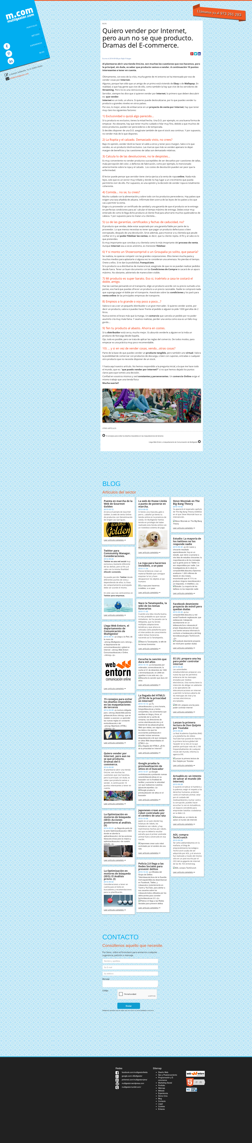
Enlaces (161, 1109)
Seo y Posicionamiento (167, 1075)
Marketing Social (165, 1082)
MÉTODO (35, 35)
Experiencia (163, 1093)
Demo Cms (162, 1096)
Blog (160, 1098)
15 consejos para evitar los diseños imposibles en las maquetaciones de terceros (134, 436)
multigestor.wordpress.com (133, 1083)
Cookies (161, 1106)
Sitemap (161, 1088)
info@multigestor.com (19, 76)
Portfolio (161, 1085)
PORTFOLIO (31, 26)
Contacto (162, 1101)
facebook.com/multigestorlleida (135, 1072)
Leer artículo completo (114, 540)
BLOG (42, 52)
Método (161, 1090)
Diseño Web (163, 1072)
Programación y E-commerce (166, 1078)
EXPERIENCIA (36, 44)
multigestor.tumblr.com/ (131, 1087)
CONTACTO (42, 61)
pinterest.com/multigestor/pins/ (134, 1079)
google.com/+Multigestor (132, 1076)
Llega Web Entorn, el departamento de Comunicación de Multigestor (173, 442)
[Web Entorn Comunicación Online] (195, 1073)
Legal (160, 1103)
